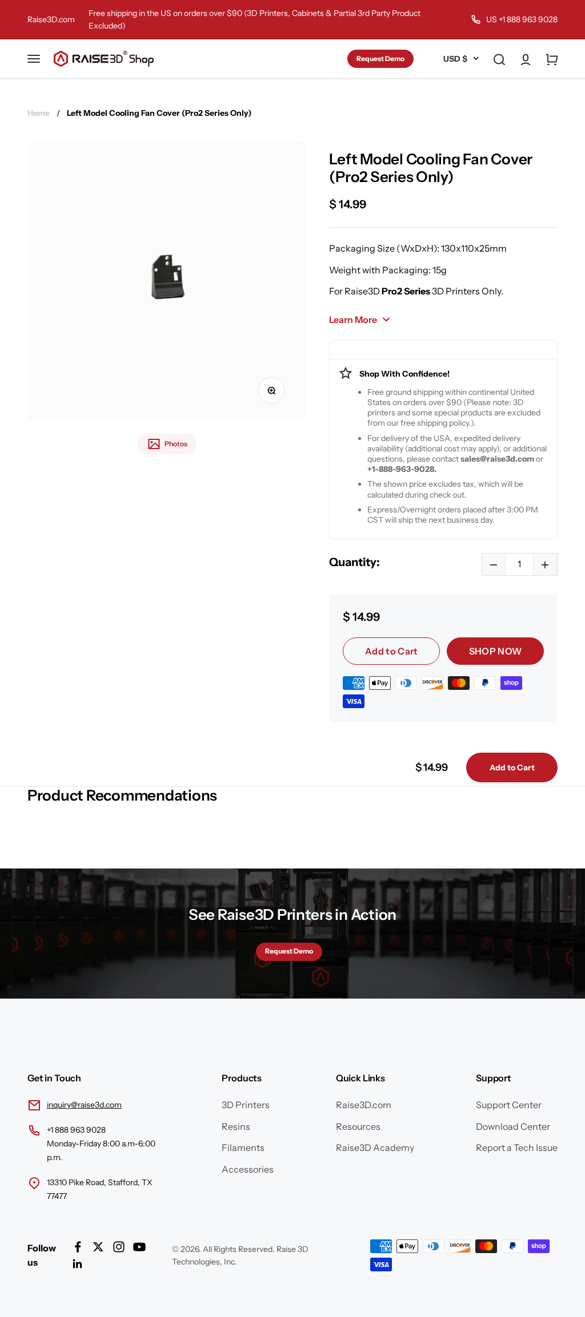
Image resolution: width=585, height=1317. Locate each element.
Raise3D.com (51, 19)
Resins (236, 1126)
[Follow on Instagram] (119, 1247)
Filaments (243, 1147)
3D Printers (246, 1104)
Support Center (509, 1104)
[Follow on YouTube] (139, 1247)
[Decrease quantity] (494, 564)
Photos (176, 443)
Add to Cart (391, 651)
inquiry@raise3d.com (84, 1105)
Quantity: (354, 562)
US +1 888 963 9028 (522, 19)
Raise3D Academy (375, 1147)
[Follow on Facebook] (78, 1247)
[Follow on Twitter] (98, 1247)
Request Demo (380, 58)
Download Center (513, 1126)
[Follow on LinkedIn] (78, 1264)
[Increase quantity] (545, 564)
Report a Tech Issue (517, 1147)
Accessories (248, 1169)
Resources (358, 1126)
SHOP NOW (495, 651)
